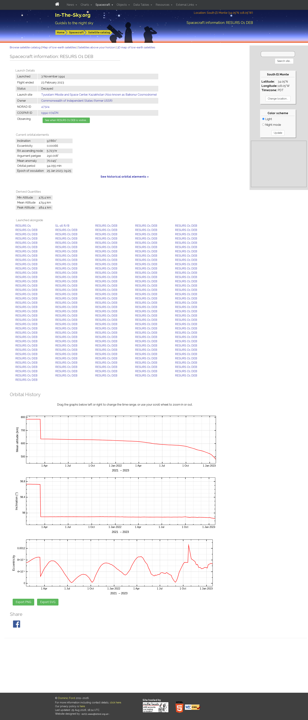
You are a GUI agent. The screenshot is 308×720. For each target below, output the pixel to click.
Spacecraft (76, 32)
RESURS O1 (23, 225)
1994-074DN (49, 113)
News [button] (71, 4)
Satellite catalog (99, 32)
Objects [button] (122, 4)
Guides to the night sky (74, 23)
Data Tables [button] (141, 4)
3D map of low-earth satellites (136, 47)
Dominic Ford (66, 698)
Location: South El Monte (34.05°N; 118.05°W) (223, 12)
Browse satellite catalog (25, 47)
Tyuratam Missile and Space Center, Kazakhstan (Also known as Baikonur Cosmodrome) (99, 94)
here (82, 706)
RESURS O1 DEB (106, 225)
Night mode (273, 124)
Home (61, 32)
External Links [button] (185, 4)
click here (115, 702)
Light (268, 119)
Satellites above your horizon (97, 47)
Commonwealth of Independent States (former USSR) (76, 100)
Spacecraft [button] (103, 4)
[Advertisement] (279, 164)
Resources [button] (163, 4)
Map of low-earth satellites (59, 47)
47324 (45, 106)
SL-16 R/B (62, 225)
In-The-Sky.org (73, 15)
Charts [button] (85, 4)
